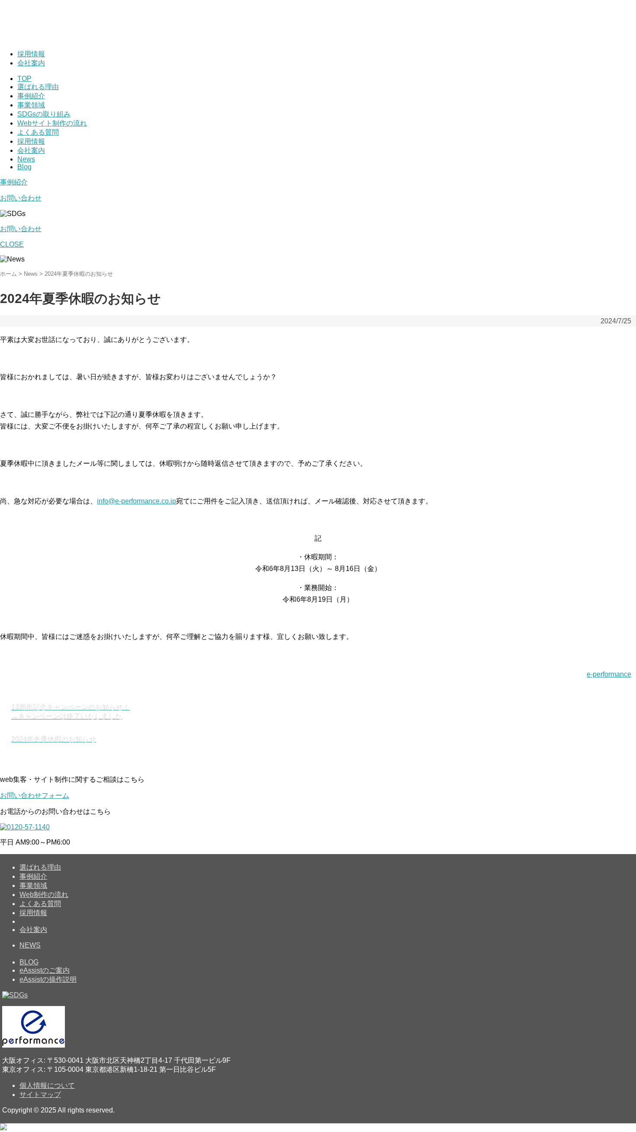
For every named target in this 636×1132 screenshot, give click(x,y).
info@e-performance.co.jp (136, 501)
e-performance (609, 674)
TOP (24, 78)
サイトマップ (40, 1094)
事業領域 (31, 105)
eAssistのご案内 (44, 970)
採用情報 (31, 54)
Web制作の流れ (43, 894)
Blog (24, 167)
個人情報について (47, 1085)
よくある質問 (38, 132)
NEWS (30, 945)
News (26, 159)
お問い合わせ (21, 198)
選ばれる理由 (38, 86)
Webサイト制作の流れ (52, 123)
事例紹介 (31, 96)
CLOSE (12, 244)
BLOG (29, 962)
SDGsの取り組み (44, 114)
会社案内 (31, 63)
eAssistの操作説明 (48, 979)
